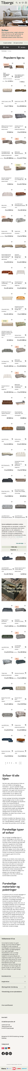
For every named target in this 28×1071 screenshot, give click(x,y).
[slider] (14, 72)
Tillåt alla (14, 547)
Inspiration (5, 981)
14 (16, 763)
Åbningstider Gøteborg (10, 987)
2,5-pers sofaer (18, 43)
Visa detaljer (19, 543)
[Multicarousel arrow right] (27, 69)
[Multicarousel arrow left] (1, 69)
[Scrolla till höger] (27, 43)
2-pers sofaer (7, 43)
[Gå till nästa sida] (20, 763)
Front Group (10, 1028)
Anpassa (13, 550)
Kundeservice (6, 976)
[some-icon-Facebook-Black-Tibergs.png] (3, 1053)
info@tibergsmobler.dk (8, 1021)
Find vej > (4, 1038)
